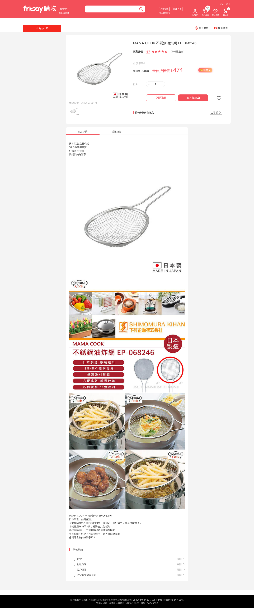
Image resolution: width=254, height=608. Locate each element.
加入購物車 (193, 97)
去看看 (215, 112)
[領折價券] (221, 28)
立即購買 (161, 97)
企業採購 (164, 9)
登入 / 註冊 (225, 4)
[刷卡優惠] (201, 28)
